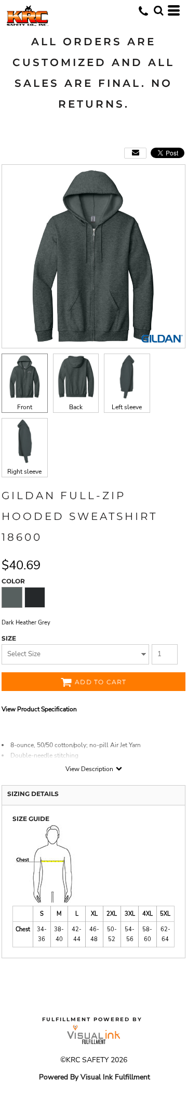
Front (24, 407)
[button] (158, 10)
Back (76, 407)
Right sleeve (24, 471)
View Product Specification (39, 709)
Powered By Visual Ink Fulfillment (94, 1077)
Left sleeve (127, 407)
